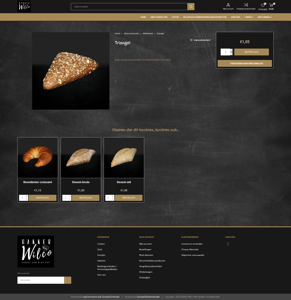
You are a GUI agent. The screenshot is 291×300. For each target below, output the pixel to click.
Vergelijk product (202, 40)
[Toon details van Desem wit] (124, 157)
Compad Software (110, 297)
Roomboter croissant (37, 182)
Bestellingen (145, 249)
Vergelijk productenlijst (246, 8)
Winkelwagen (145, 271)
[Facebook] (228, 244)
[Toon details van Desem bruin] (81, 157)
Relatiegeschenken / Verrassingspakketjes (107, 268)
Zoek (99, 249)
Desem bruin (81, 182)
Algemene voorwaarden (192, 255)
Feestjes (101, 255)
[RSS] (233, 243)
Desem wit (124, 182)
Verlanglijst (144, 277)
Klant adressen (146, 255)
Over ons (101, 274)
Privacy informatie (190, 249)
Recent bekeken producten (152, 260)
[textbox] (129, 6)
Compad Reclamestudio (148, 297)
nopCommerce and (92, 297)
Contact (101, 243)
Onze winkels (264, 17)
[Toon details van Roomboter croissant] (38, 157)
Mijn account (228, 8)
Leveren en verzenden (191, 243)
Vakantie (101, 260)
